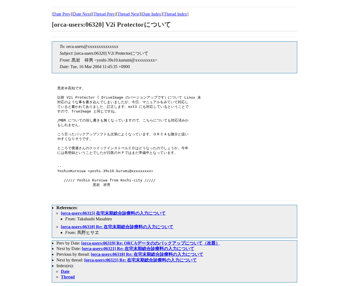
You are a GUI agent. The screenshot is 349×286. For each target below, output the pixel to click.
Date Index (151, 14)
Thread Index (175, 14)
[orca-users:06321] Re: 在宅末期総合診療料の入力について (138, 248)
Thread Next (128, 14)
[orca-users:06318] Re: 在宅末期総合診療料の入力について (117, 226)
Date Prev (61, 14)
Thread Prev (104, 14)
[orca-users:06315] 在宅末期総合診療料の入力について (113, 213)
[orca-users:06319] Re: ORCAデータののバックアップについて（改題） (150, 243)
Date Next (82, 14)
